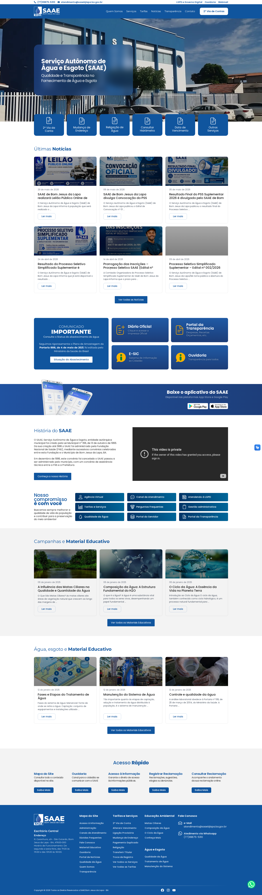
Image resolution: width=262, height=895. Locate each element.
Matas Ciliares (153, 823)
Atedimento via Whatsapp (200, 833)
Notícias (156, 11)
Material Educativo (90, 847)
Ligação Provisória (123, 832)
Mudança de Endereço (125, 837)
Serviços (131, 11)
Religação (118, 847)
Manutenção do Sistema (159, 866)
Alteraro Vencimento (124, 828)
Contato (190, 11)
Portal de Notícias (89, 857)
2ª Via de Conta (122, 823)
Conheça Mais (153, 837)
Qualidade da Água (90, 861)
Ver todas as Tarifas (124, 866)
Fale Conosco (87, 842)
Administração (87, 828)
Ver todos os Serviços (125, 861)
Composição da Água (157, 828)
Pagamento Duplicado (125, 842)
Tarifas (144, 11)
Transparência (173, 11)
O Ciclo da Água (154, 832)
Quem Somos (114, 11)
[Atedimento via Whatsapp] (180, 833)
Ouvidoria (85, 852)
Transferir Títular (122, 852)
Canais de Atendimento (92, 832)
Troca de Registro (123, 857)
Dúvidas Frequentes (90, 837)
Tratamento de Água (156, 861)
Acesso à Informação (91, 823)
